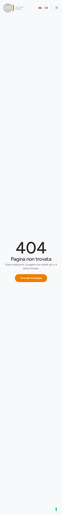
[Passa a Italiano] (46, 8)
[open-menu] (55, 8)
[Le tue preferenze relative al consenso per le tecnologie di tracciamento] (56, 509)
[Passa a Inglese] (40, 8)
